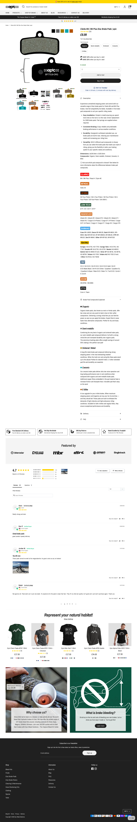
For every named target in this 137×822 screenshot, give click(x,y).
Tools (7, 797)
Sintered (106, 46)
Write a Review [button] (118, 471)
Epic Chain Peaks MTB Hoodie (94, 648)
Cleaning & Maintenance (13, 783)
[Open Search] (23, 6)
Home (7, 13)
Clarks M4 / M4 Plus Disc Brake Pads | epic (21, 25)
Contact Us (75, 13)
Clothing (8, 790)
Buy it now (100, 81)
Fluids (8, 773)
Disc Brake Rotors (11, 780)
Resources (62, 13)
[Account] (125, 7)
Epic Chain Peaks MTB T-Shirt (17, 648)
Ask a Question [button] (103, 471)
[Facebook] (92, 769)
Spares (8, 794)
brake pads (75, 2)
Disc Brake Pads (87, 39)
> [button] (75, 604)
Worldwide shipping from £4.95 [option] (110, 17)
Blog (53, 13)
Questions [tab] (27, 485)
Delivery (86, 13)
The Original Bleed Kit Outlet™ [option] (26, 17)
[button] (120, 519)
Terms (12, 814)
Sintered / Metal (88, 348)
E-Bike (84, 51)
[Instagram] (96, 769)
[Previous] (9, 637)
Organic (84, 46)
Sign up (89, 753)
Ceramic (115, 46)
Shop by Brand (30, 13)
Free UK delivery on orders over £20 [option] (68, 17)
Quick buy (17, 643)
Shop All (8, 814)
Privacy (17, 814)
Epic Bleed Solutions (20, 817)
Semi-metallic (95, 46)
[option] (45, 58)
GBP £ (116, 7)
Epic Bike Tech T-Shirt (68, 648)
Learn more (100, 726)
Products (16, 13)
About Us (44, 13)
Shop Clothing (68, 619)
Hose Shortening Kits (12, 787)
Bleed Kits (9, 769)
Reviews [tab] (16, 485)
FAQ (49, 776)
